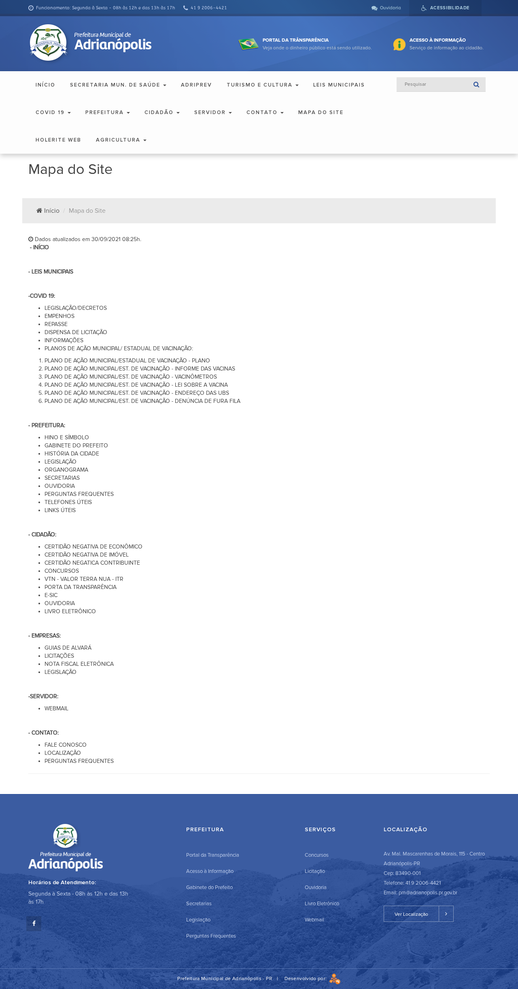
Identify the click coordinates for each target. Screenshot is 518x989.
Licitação (315, 871)
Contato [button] (263, 112)
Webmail (314, 920)
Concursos (317, 855)
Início (45, 85)
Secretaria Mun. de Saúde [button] (116, 85)
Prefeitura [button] (105, 112)
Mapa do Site (321, 112)
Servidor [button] (211, 112)
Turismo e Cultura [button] (261, 85)
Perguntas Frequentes (211, 936)
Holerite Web (58, 140)
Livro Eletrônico (322, 903)
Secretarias (199, 903)
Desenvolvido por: (306, 979)
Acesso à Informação (210, 871)
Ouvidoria (316, 887)
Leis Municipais (339, 85)
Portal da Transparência (212, 855)
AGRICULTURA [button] (119, 140)
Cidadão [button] (160, 112)
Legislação (198, 920)
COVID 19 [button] (51, 112)
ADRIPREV (196, 85)
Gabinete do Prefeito (209, 887)
